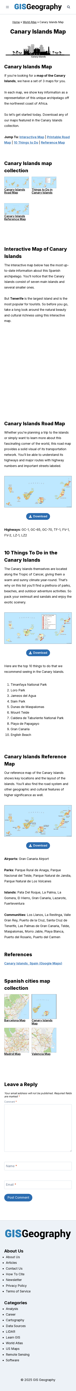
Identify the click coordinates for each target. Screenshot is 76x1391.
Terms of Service (18, 1291)
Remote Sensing (18, 1354)
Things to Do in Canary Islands (42, 191)
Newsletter (14, 1280)
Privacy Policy (16, 1285)
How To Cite (15, 1274)
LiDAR (10, 1331)
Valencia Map (41, 1054)
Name (11, 1166)
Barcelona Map (14, 1020)
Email (11, 1184)
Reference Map (53, 142)
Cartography (15, 1320)
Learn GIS (13, 1337)
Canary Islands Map (42, 1022)
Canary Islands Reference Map (15, 217)
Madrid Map (12, 1054)
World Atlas (30, 22)
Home (16, 22)
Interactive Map (31, 137)
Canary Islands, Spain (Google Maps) (33, 963)
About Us (13, 1257)
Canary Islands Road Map (14, 191)
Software (12, 1360)
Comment (10, 1101)
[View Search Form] (68, 7)
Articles (11, 1262)
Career (11, 1314)
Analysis (12, 1309)
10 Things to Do (26, 142)
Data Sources (16, 1326)
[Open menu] (7, 7)
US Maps (12, 1349)
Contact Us (14, 1268)
